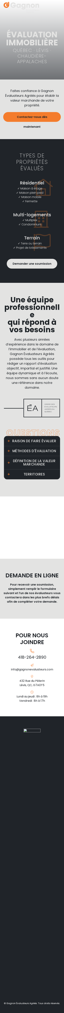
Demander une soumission (32, 264)
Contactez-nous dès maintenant (32, 118)
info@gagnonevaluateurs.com (32, 669)
